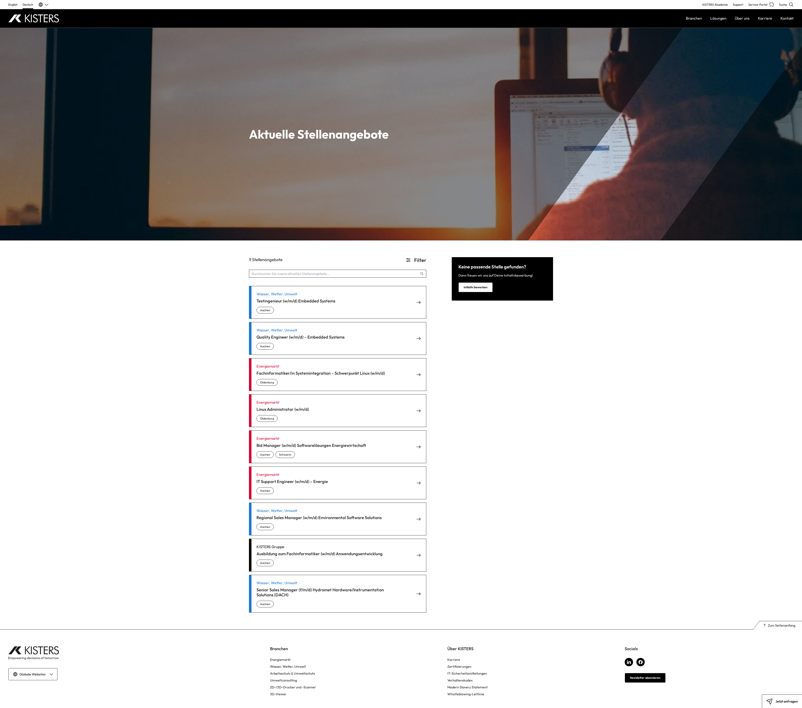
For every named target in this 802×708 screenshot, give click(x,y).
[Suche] (422, 273)
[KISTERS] (106, 18)
